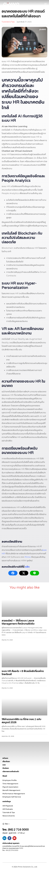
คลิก (27, 566)
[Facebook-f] (9, 838)
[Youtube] (14, 838)
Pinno (28, 557)
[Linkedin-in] (4, 838)
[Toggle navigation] (39, 4)
